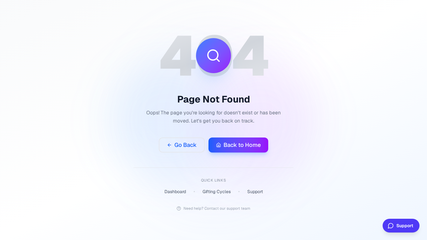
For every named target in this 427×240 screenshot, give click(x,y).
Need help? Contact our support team (216, 208)
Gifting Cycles (217, 191)
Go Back (185, 144)
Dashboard (175, 191)
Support (255, 191)
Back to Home (242, 144)
